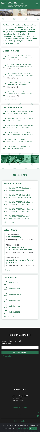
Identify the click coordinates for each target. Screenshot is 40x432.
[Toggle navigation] (37, 4)
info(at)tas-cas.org (20, 407)
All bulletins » (9, 316)
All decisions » (9, 222)
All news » (7, 270)
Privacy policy (20, 421)
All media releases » (10, 100)
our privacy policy (21, 428)
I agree (32, 428)
